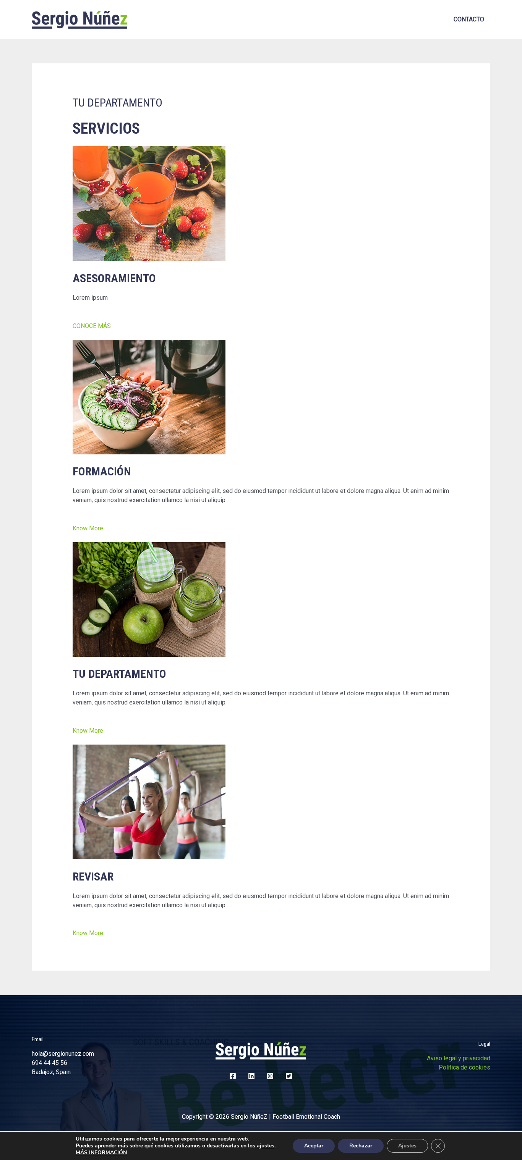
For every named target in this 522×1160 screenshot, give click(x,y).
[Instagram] (270, 1076)
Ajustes (407, 1145)
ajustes (265, 1145)
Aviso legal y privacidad (458, 1058)
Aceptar (313, 1145)
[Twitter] (288, 1076)
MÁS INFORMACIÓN (101, 1152)
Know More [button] (88, 528)
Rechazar (360, 1145)
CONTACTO (469, 19)
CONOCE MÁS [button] (92, 326)
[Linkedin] (251, 1076)
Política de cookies (464, 1067)
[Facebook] (232, 1076)
